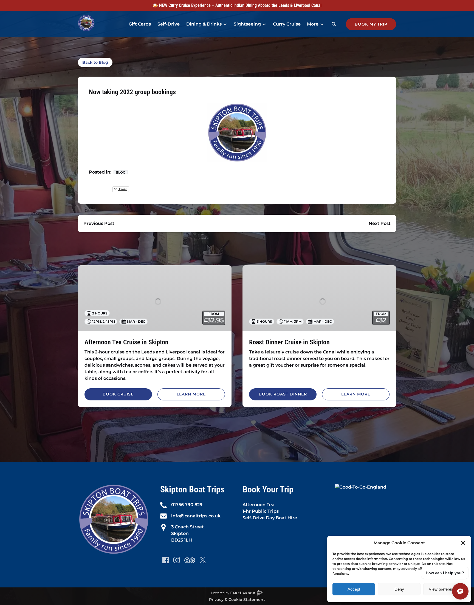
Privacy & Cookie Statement (237, 599)
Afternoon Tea (258, 504)
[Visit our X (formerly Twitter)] (202, 560)
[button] (463, 543)
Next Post (380, 223)
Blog (120, 172)
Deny (399, 589)
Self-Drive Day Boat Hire (269, 517)
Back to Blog (95, 62)
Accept (354, 589)
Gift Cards (140, 24)
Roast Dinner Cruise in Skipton (289, 342)
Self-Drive (168, 24)
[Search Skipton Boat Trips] (333, 24)
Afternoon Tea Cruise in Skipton (126, 342)
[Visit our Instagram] (176, 560)
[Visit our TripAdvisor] (189, 560)
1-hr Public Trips (260, 511)
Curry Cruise (287, 24)
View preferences (444, 589)
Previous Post (98, 223)
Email (122, 189)
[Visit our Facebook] (165, 560)
